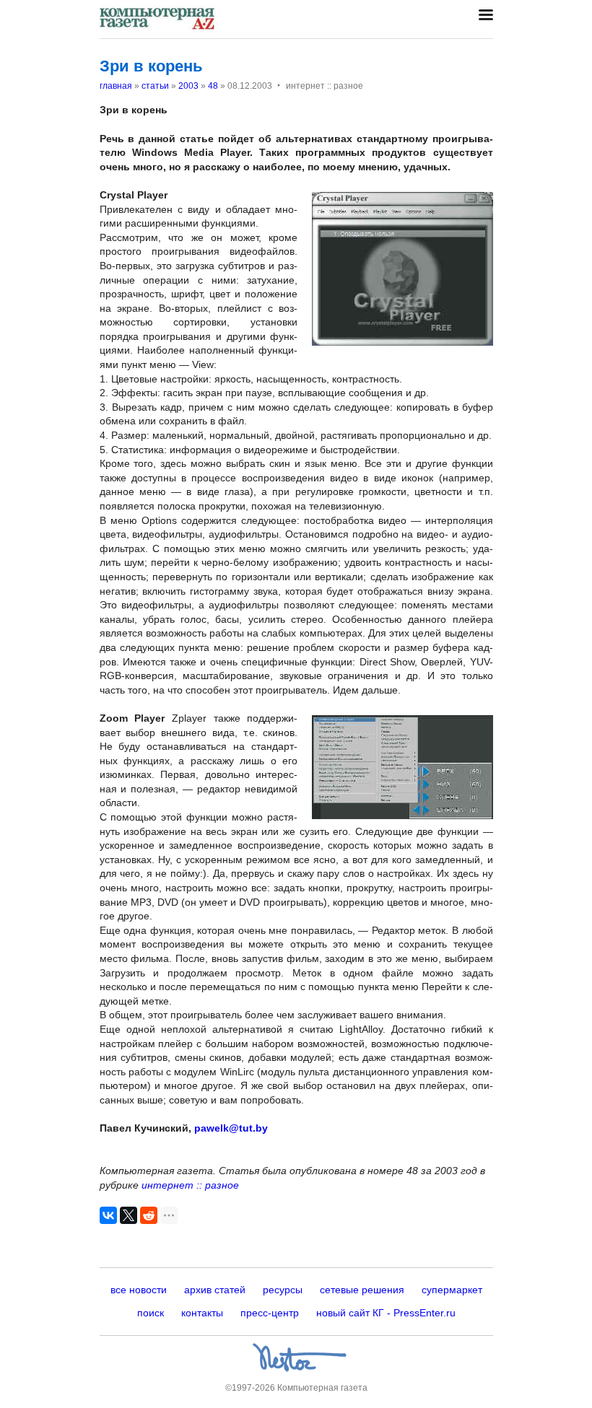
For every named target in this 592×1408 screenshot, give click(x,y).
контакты (202, 1313)
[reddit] (148, 1215)
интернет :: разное (190, 1185)
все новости (138, 1289)
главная (116, 86)
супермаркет (452, 1289)
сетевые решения (362, 1289)
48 (213, 86)
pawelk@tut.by (231, 1128)
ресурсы (282, 1289)
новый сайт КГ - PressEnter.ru (386, 1313)
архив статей (214, 1289)
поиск (150, 1313)
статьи (155, 86)
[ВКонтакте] (108, 1215)
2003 (188, 86)
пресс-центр (269, 1313)
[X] (128, 1215)
